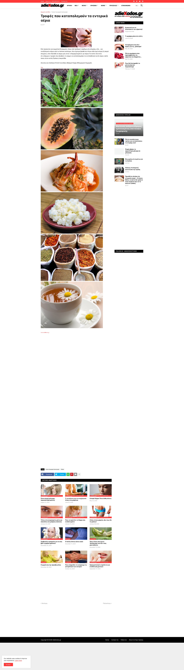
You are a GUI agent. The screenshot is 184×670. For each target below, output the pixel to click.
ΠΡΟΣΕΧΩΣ (113, 5)
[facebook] (133, 1)
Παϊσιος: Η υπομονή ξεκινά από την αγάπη (132, 168)
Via (42, 67)
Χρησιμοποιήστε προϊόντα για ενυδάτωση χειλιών (100, 565)
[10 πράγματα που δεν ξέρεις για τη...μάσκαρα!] (119, 47)
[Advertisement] (71, 355)
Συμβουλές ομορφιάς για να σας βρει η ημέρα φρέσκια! (51, 542)
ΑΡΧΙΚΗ (69, 5)
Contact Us (64, 1)
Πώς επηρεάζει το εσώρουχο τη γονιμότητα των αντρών (76, 565)
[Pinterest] (71, 474)
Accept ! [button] (8, 664)
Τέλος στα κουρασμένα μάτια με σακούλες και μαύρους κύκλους (51, 521)
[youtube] (139, 1)
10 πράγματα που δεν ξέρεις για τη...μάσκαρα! (133, 45)
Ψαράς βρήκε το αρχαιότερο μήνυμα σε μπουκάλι (132, 150)
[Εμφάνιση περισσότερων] (79, 474)
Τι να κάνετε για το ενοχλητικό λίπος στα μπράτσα (75, 499)
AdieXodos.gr (57, 640)
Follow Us (124, 640)
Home (42, 1)
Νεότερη (44, 603)
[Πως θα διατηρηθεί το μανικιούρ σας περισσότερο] (119, 65)
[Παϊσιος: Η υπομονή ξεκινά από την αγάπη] (119, 170)
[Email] (75, 474)
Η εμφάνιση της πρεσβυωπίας (51, 565)
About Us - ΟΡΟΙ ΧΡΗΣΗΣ (53, 1)
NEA (76, 5)
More (103, 5)
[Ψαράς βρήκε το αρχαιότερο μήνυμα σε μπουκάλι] (119, 151)
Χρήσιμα (93, 5)
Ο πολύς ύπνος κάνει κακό (74, 541)
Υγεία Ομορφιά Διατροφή (59, 12)
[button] (137, 6)
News (84, 5)
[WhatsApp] (68, 474)
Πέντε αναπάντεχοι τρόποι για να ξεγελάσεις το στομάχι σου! (133, 141)
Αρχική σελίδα (45, 12)
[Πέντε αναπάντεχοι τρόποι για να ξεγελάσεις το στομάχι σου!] (119, 141)
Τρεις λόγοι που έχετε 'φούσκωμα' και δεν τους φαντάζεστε (98, 543)
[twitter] (136, 1)
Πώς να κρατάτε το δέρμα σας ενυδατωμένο (75, 521)
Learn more (18, 660)
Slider (62, 469)
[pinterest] (142, 1)
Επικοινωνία (125, 5)
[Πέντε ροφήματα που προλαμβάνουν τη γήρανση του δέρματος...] (119, 56)
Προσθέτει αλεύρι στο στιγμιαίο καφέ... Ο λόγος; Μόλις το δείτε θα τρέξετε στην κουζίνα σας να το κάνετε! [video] (134, 179)
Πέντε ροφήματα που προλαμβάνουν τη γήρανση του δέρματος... (133, 55)
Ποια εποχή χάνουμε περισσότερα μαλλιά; (48, 499)
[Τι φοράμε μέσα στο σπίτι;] (119, 38)
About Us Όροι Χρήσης (136, 640)
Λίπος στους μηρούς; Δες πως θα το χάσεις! (101, 521)
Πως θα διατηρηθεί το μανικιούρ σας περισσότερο (132, 65)
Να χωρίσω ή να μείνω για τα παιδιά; (134, 160)
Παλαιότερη (107, 603)
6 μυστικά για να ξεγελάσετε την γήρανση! (134, 28)
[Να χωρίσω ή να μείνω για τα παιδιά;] (119, 161)
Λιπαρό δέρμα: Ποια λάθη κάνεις (100, 498)
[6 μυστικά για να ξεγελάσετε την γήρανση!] (119, 30)
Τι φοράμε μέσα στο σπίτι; (134, 36)
